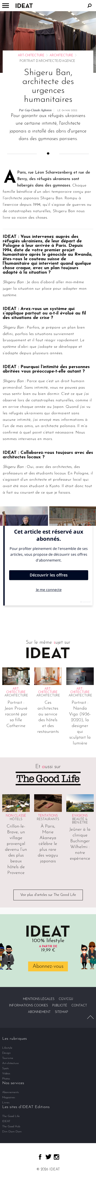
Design (6, 1053)
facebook (40, 1157)
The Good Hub (11, 1126)
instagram (56, 1157)
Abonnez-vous (48, 966)
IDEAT (6, 1121)
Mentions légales (38, 999)
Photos (6, 1078)
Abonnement (39, 1012)
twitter (48, 1156)
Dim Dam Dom (12, 1131)
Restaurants (48, 819)
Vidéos (6, 1073)
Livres (6, 1102)
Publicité (59, 1005)
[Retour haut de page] (90, 1017)
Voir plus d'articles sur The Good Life (48, 895)
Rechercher (90, 6)
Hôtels (16, 819)
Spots (5, 1068)
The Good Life (11, 1116)
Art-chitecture (31, 55)
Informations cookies (28, 1005)
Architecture (61, 55)
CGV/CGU (66, 999)
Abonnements (10, 1092)
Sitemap (61, 1012)
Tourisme (7, 1058)
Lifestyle (7, 1047)
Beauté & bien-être (80, 821)
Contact (79, 1005)
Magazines (8, 1097)
